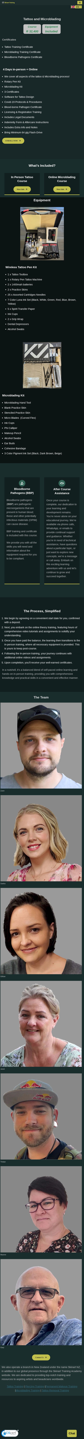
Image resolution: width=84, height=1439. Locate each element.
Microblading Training (28, 1390)
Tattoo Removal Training (55, 1390)
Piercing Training (34, 1386)
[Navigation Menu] (79, 2)
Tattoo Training (15, 1386)
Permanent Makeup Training (61, 1386)
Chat (72, 1433)
